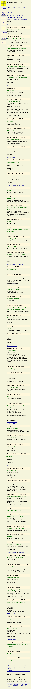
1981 (19, 7)
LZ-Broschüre (10, 613)
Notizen (3, 17)
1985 (19, 9)
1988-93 (15, 11)
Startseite (4, 8)
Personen (22, 11)
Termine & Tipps (4, 13)
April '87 (27, 15)
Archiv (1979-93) (3, 28)
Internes (10, 684)
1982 (24, 7)
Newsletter (16, 684)
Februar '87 (15, 15)
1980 (14, 7)
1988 (9, 11)
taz (14, 613)
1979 (9, 7)
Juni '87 (13, 17)
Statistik (10, 12)
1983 (9, 9)
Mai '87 (8, 17)
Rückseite (21, 24)
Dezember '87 (24, 19)
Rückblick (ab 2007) (4, 22)
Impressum (15, 685)
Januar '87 (9, 15)
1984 (14, 9)
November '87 (16, 19)
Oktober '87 (9, 19)
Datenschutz (23, 685)
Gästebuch (4, 38)
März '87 (21, 15)
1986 (24, 9)
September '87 (20, 17)
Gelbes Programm (11, 24)
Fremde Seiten (4, 42)
